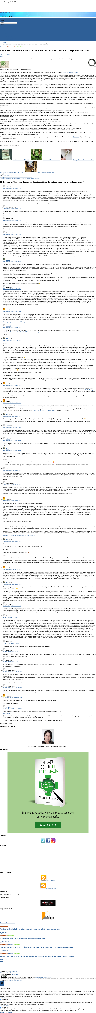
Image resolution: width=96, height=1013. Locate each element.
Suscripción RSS (51, 880)
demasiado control (23, 406)
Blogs (4, 32)
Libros (5, 33)
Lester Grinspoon (90, 390)
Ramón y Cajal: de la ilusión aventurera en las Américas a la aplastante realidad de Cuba (30, 929)
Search (2, 21)
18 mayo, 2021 (4, 950)
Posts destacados (8, 40)
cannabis (5, 175)
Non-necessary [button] (4, 1006)
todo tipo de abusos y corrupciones (44, 410)
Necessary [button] (3, 998)
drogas (10, 175)
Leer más (19, 980)
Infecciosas (10, 944)
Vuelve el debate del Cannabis (69, 72)
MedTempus (5, 13)
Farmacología (3, 47)
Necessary (5, 999)
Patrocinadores (10, 36)
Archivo (5, 30)
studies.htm (6, 713)
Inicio (4, 27)
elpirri (7, 707)
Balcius (8, 187)
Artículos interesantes (7, 923)
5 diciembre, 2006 (5, 55)
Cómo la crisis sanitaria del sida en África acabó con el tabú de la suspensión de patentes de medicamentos (36, 947)
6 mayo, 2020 (3, 959)
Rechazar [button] (13, 980)
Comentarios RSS (51, 888)
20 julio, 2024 (3, 932)
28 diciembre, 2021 (5, 941)
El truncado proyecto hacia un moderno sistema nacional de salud (22, 938)
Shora (1, 56)
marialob (8, 326)
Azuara (8, 260)
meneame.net (12, 216)
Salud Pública (20, 47)
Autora (5, 29)
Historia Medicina (12, 47)
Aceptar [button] (8, 980)
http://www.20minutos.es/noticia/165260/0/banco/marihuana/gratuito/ (23, 332)
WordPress (15, 974)
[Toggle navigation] (0, 19)
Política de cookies (11, 38)
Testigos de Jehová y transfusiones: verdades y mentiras (16, 177)
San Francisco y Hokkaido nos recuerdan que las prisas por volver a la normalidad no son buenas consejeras (37, 956)
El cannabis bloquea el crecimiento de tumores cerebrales (19, 535)
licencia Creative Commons (43, 977)
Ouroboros (76, 137)
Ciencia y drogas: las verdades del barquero (15, 322)
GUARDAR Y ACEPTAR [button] (6, 1012)
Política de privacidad (6, 973)
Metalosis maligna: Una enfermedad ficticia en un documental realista (20, 178)
